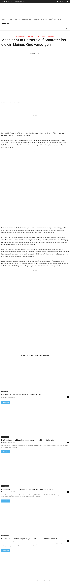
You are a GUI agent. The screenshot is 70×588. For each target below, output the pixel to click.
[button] (66, 28)
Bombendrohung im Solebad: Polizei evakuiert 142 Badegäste (27, 489)
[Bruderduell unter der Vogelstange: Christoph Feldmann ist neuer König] (35, 519)
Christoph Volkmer (6, 541)
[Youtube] (68, 1)
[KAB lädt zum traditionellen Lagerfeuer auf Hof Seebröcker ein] (35, 421)
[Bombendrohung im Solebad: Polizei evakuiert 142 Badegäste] (35, 470)
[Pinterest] (22, 108)
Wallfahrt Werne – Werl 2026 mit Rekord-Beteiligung (23, 395)
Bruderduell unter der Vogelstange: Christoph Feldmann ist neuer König (31, 538)
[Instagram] (60, 1)
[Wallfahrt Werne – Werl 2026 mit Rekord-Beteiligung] (35, 375)
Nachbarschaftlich (40, 36)
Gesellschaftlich (21, 36)
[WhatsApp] (27, 108)
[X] (63, 1)
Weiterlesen (6, 402)
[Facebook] (58, 1)
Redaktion (6, 49)
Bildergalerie (5, 391)
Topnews (51, 36)
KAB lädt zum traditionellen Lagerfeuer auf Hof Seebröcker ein (27, 440)
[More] (31, 108)
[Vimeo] (65, 1)
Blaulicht (30, 36)
